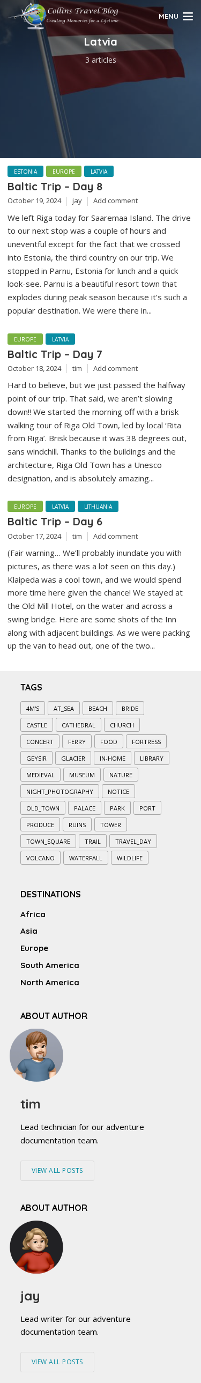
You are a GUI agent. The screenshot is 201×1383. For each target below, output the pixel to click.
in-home (112, 758)
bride (130, 708)
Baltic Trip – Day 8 (55, 186)
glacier (73, 758)
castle (36, 725)
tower (110, 825)
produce (40, 825)
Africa (33, 914)
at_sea (64, 708)
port (147, 808)
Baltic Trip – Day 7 (55, 354)
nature (120, 775)
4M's (32, 708)
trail (93, 841)
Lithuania (98, 506)
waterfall (85, 858)
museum (82, 775)
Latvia (99, 171)
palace (84, 808)
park (117, 808)
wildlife (130, 858)
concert (40, 742)
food (108, 742)
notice (118, 791)
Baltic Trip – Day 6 (55, 521)
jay (77, 200)
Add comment (115, 200)
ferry (77, 742)
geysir (36, 758)
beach (97, 708)
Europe (64, 171)
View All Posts (57, 1170)
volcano (40, 858)
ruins (77, 825)
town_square (48, 841)
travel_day (133, 841)
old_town (42, 808)
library (151, 758)
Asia (29, 931)
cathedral (78, 725)
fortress (146, 742)
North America (49, 982)
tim (77, 368)
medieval (40, 775)
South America (49, 965)
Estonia (25, 171)
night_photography (59, 791)
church (122, 725)
